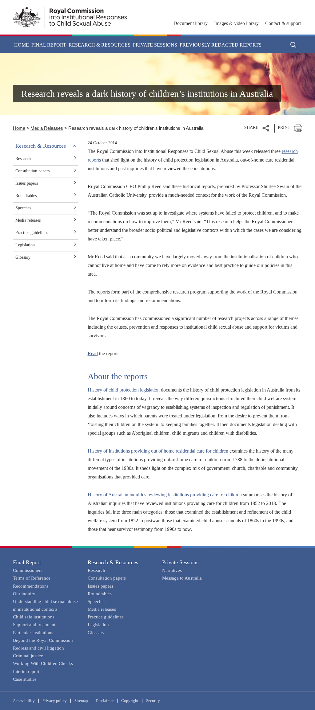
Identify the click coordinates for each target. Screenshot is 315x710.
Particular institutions (33, 632)
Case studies (25, 679)
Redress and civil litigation (38, 648)
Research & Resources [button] (99, 44)
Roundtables (26, 195)
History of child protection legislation (124, 389)
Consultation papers (32, 171)
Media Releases (46, 128)
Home (21, 44)
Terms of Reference (31, 578)
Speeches (23, 208)
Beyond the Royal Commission (43, 640)
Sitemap (81, 700)
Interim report (26, 671)
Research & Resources (113, 562)
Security (153, 700)
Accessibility (24, 700)
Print (284, 127)
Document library (190, 23)
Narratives (172, 570)
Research (23, 158)
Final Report (27, 562)
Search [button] (293, 44)
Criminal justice (28, 655)
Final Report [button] (48, 44)
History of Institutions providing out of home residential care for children (158, 450)
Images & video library (236, 23)
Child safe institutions (33, 616)
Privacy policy (54, 700)
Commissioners (27, 570)
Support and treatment (34, 624)
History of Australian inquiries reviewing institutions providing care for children (165, 494)
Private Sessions (180, 562)
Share (251, 127)
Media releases (28, 220)
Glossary (22, 257)
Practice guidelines (31, 232)
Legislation (25, 245)
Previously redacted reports (220, 44)
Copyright (129, 700)
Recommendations (31, 586)
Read (93, 353)
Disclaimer (105, 700)
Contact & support (283, 23)
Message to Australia (182, 578)
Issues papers (26, 183)
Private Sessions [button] (155, 44)
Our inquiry (24, 593)
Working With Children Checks (43, 663)
